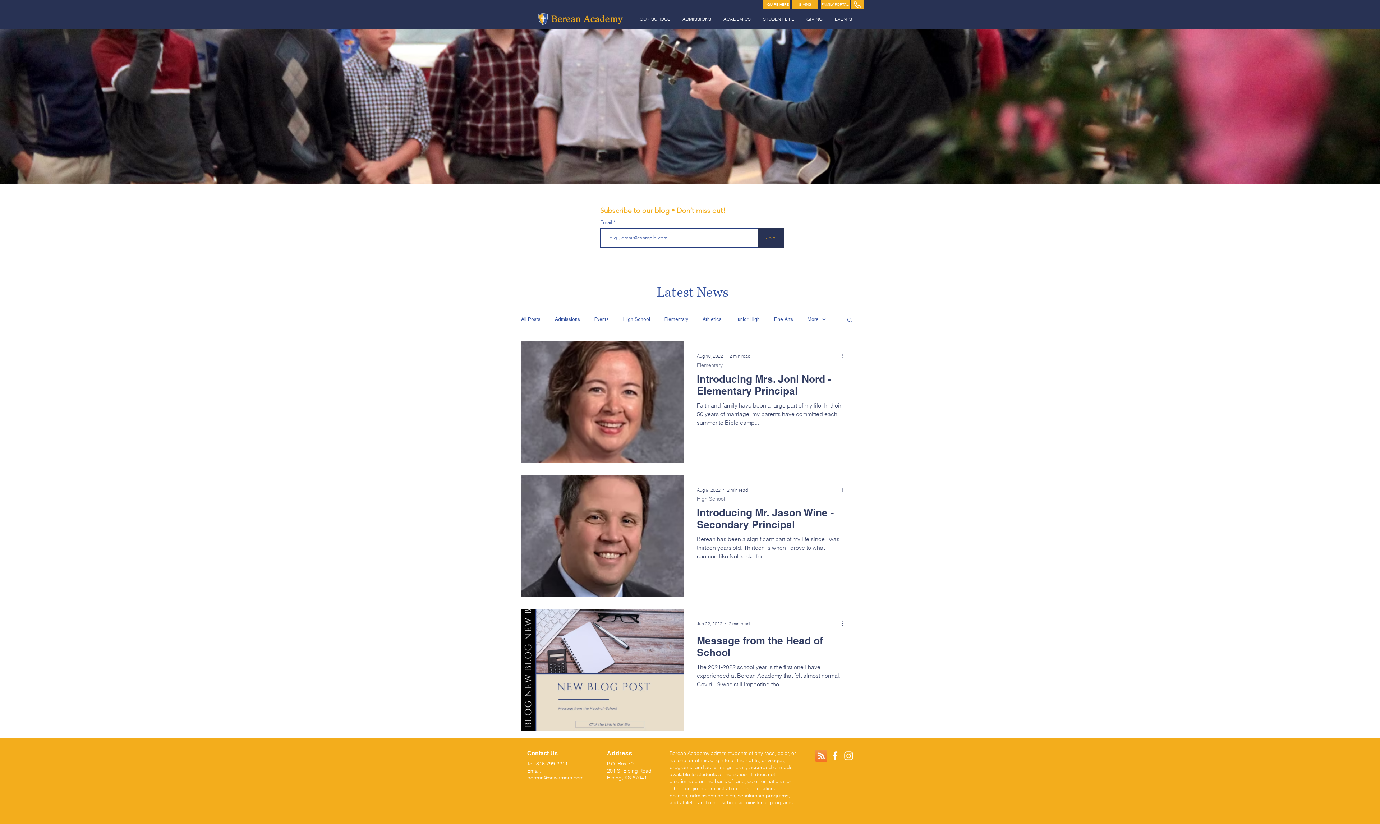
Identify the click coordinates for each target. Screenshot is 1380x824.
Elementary (676, 319)
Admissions (567, 319)
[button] (655, 19)
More (813, 319)
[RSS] (821, 756)
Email (606, 222)
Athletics (712, 319)
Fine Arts (783, 319)
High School (636, 319)
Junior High (748, 319)
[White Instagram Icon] (849, 756)
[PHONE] (857, 4)
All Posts (530, 319)
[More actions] (844, 356)
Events (601, 319)
